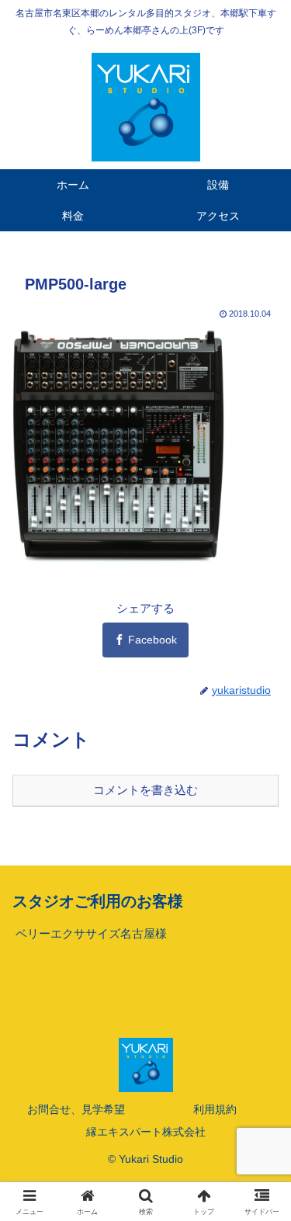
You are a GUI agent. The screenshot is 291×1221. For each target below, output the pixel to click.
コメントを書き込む (145, 789)
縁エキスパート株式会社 (146, 1132)
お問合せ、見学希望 (76, 1109)
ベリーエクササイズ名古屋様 (91, 933)
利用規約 (215, 1109)
